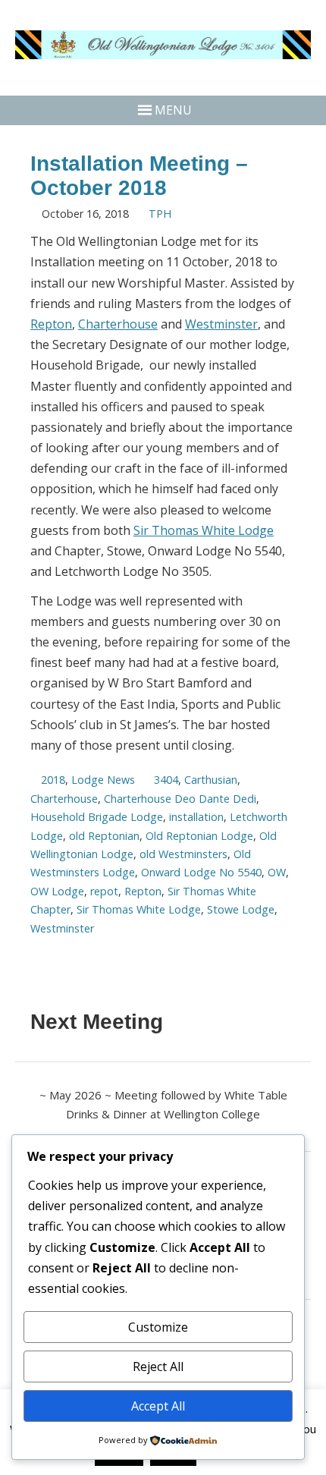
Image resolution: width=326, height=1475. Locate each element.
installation (196, 817)
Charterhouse (118, 324)
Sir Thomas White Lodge (203, 530)
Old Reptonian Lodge (199, 836)
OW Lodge (57, 891)
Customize (158, 1327)
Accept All (158, 1406)
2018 (53, 779)
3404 (166, 779)
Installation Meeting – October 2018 (139, 176)
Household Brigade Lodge (96, 817)
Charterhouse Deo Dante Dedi (180, 798)
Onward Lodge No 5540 (201, 872)
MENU (173, 110)
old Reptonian (104, 836)
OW (277, 872)
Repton (51, 324)
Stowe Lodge (240, 909)
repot (104, 891)
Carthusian (210, 779)
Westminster (221, 324)
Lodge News (103, 779)
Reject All (158, 1366)
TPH (160, 213)
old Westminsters (183, 854)
